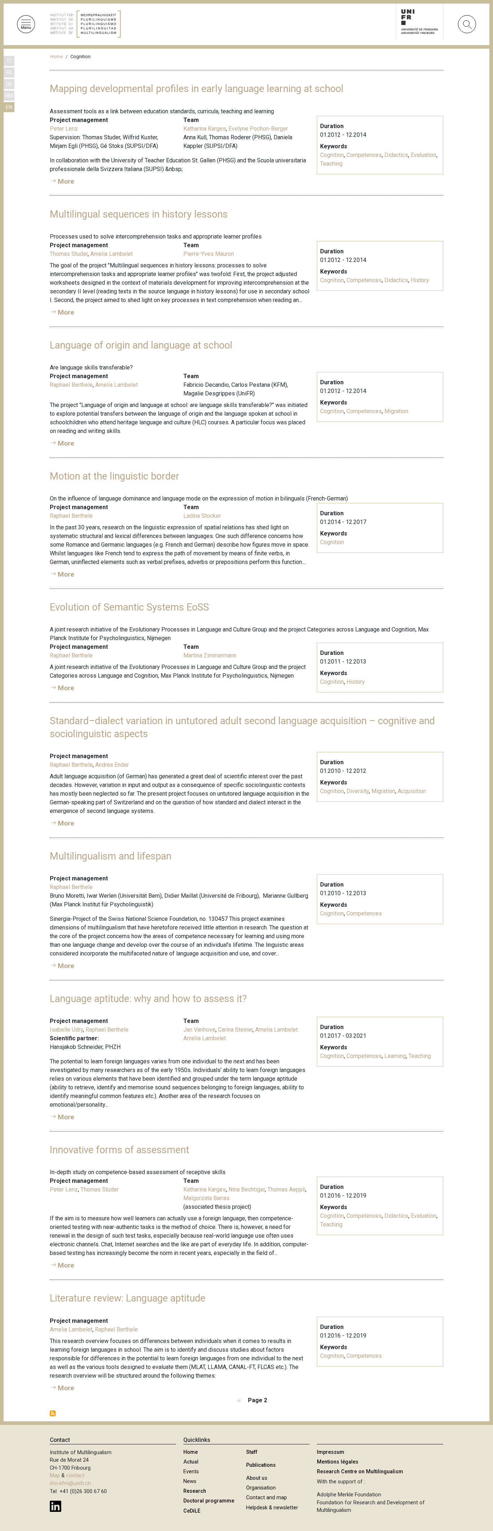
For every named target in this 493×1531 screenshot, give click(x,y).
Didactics (396, 155)
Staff (251, 1452)
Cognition (332, 155)
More (66, 181)
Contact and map (266, 1498)
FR (9, 73)
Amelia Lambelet (111, 253)
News (189, 1481)
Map (55, 1476)
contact (75, 1476)
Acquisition (412, 791)
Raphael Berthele (71, 384)
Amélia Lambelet (204, 1038)
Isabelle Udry (66, 1029)
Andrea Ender (112, 764)
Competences (364, 155)
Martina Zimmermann (209, 655)
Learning (395, 1056)
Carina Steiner (235, 1029)
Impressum (330, 1452)
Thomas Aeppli (286, 1189)
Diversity (357, 791)
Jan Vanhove (199, 1029)
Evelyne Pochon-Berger (258, 128)
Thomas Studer (69, 253)
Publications (261, 1465)
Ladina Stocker (202, 515)
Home (56, 56)
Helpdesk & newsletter (272, 1508)
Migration (396, 411)
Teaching (331, 163)
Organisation (261, 1488)
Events (191, 1472)
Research (194, 1491)
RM (9, 96)
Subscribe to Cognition (53, 1413)
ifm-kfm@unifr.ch (70, 1483)
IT (9, 61)
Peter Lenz (64, 128)
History (420, 280)
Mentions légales (337, 1462)
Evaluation (423, 155)
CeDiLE (191, 1511)
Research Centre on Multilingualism (360, 1472)
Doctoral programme (208, 1501)
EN (9, 107)
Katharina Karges (204, 128)
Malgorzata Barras (206, 1198)
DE (9, 84)
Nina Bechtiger (246, 1189)
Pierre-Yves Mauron (208, 253)
